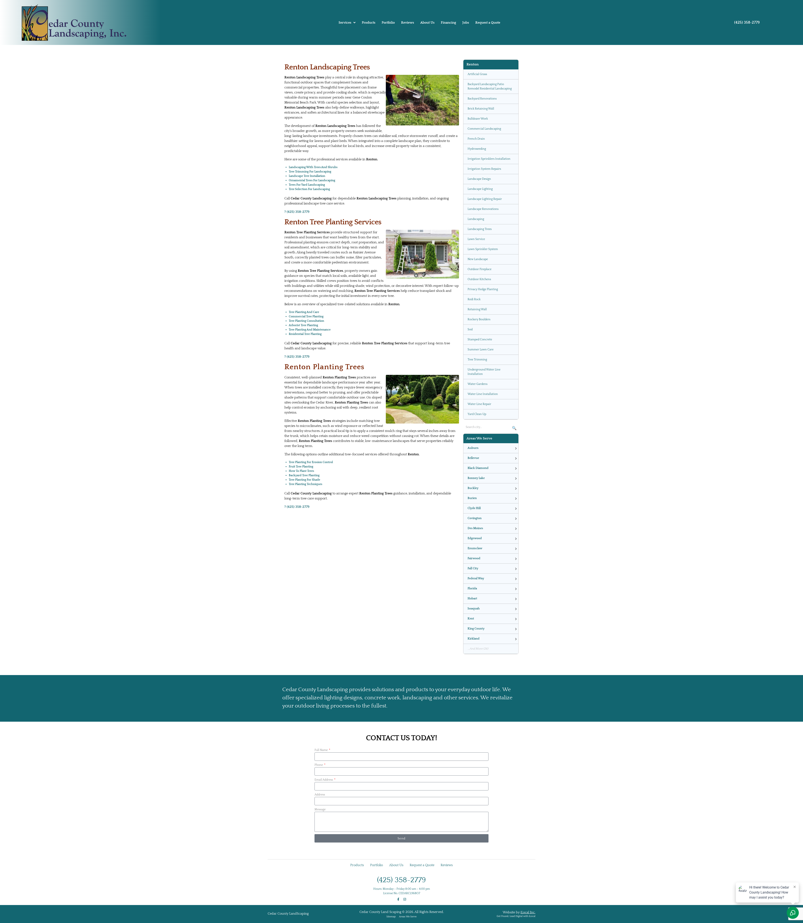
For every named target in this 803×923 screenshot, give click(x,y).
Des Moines (475, 528)
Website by (519, 912)
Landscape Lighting (480, 189)
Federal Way (476, 578)
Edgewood (475, 538)
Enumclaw (475, 548)
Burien (472, 498)
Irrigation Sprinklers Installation (489, 159)
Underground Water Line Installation (484, 372)
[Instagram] (404, 899)
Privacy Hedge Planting (483, 289)
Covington (475, 518)
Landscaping (476, 219)
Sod (470, 329)
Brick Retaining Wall (481, 108)
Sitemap (391, 916)
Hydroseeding (477, 149)
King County (476, 628)
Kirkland (473, 638)
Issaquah (474, 608)
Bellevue (473, 458)
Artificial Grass (477, 74)
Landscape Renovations (483, 209)
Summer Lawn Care (481, 349)
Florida (472, 588)
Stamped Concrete (480, 339)
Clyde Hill (474, 508)
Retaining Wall (477, 309)
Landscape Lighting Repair (485, 199)
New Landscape (478, 259)
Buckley (473, 488)
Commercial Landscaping (484, 128)
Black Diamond (478, 468)
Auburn (473, 448)
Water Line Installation (483, 394)
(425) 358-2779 (747, 22)
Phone (319, 765)
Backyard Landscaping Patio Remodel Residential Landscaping (490, 86)
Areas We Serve (408, 916)
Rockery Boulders (479, 319)
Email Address (324, 779)
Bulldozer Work (478, 118)
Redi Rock (474, 299)
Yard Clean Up (477, 414)
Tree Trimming (477, 359)
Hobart (472, 598)
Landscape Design (479, 179)
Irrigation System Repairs (484, 169)
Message (320, 809)
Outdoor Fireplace (479, 269)
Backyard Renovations (482, 98)
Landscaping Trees (480, 229)
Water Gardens (477, 384)
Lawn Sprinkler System (483, 249)
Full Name (321, 750)
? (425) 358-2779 (296, 212)
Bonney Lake (476, 478)
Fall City (473, 568)
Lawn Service (476, 239)
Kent (471, 618)
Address (320, 794)
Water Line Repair (479, 404)
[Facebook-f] (398, 899)
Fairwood (474, 558)
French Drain (476, 138)
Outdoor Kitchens (479, 279)
